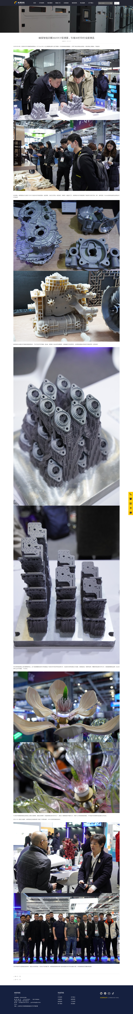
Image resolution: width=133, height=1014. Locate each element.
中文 (116, 3)
